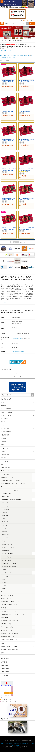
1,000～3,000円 (5, 665)
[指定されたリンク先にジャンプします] (17, 36)
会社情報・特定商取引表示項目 (12, 740)
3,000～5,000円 (5, 668)
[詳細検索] (24, 23)
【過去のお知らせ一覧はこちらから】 (9, 50)
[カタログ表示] (33, 23)
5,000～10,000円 (5, 671)
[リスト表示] (30, 23)
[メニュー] (2, 23)
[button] (2, 32)
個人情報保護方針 (26, 740)
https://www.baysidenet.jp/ (18, 351)
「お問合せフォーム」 (17, 338)
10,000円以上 (4, 675)
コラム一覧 (4, 302)
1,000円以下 (4, 662)
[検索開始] (27, 23)
